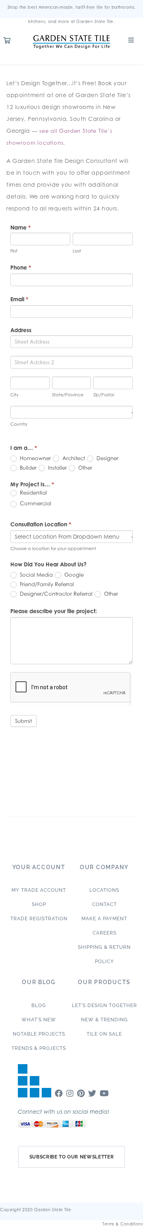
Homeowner (34, 458)
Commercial (34, 503)
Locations (104, 890)
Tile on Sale (104, 1034)
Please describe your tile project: (53, 611)
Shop (39, 904)
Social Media (35, 575)
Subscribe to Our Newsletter (71, 1157)
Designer (106, 458)
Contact (104, 904)
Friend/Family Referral (46, 584)
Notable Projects (39, 1034)
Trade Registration (39, 918)
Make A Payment (104, 918)
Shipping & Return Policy (104, 954)
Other (84, 467)
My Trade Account (39, 890)
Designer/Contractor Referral (55, 594)
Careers (104, 933)
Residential (32, 492)
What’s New (38, 1020)
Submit (23, 721)
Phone (20, 267)
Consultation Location (40, 524)
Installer (56, 467)
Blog (38, 1005)
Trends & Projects (39, 1048)
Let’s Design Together (104, 1005)
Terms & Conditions (122, 1223)
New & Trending (104, 1020)
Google (73, 575)
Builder (27, 467)
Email (19, 299)
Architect (73, 458)
